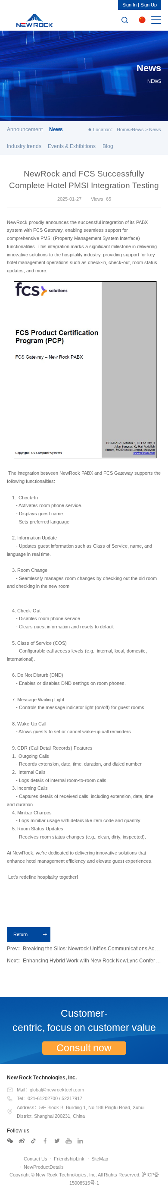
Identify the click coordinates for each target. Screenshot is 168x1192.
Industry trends (24, 146)
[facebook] (45, 1141)
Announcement (25, 129)
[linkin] (80, 1141)
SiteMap (99, 1158)
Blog (108, 146)
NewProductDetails (44, 1167)
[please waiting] (22, 1141)
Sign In (129, 4)
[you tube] (68, 1141)
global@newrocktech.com (57, 1089)
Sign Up (148, 4)
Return (20, 934)
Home (123, 129)
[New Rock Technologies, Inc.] (33, 19)
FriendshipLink (69, 1158)
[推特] (57, 1141)
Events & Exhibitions (72, 146)
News (138, 129)
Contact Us (35, 1158)
